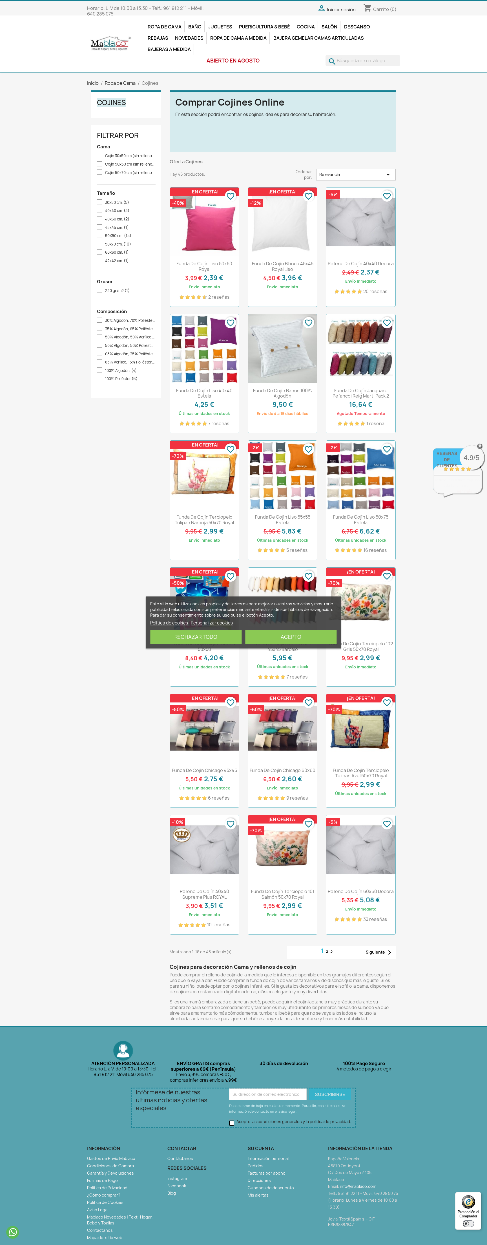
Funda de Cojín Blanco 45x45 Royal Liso (282, 266)
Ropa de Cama (164, 27)
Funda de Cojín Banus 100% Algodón (282, 393)
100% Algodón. (121, 370)
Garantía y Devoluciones (110, 1173)
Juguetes (220, 27)
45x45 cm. (117, 227)
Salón (329, 27)
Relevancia (356, 174)
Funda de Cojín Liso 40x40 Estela (204, 393)
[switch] (468, 1223)
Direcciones (259, 1180)
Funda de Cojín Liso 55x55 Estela (282, 520)
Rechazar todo (195, 637)
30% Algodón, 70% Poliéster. (130, 320)
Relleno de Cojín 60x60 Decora (361, 891)
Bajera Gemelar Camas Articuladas (318, 38)
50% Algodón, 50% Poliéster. (130, 345)
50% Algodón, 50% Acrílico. (130, 337)
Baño (195, 27)
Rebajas (158, 38)
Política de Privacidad (107, 1187)
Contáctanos (100, 1230)
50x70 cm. (118, 244)
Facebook (176, 1185)
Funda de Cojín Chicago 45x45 (204, 770)
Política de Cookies (105, 1202)
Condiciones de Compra (110, 1165)
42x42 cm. (117, 260)
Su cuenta (261, 1148)
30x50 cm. (117, 202)
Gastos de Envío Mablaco (111, 1158)
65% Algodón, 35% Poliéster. (130, 354)
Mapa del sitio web (104, 1237)
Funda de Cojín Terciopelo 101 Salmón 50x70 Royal (282, 894)
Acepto (291, 637)
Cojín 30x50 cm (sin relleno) (130, 155)
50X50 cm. (118, 235)
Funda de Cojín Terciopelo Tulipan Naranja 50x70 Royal (204, 520)
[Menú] (478, 1195)
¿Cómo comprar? (103, 1195)
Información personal (268, 1158)
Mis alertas (258, 1195)
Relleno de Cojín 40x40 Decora (361, 263)
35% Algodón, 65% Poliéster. (130, 329)
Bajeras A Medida (169, 49)
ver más (464, 491)
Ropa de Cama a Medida (238, 38)
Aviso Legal (97, 1209)
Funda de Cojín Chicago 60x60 (282, 770)
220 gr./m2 (117, 290)
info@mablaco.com (358, 1186)
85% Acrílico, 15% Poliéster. (130, 362)
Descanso (357, 27)
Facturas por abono (266, 1173)
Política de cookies (169, 623)
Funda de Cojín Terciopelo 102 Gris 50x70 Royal (361, 646)
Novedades (189, 38)
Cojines (111, 102)
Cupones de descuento (271, 1187)
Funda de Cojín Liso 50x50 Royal (204, 266)
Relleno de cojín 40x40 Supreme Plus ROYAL (204, 894)
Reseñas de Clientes (447, 459)
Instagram (177, 1178)
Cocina (306, 27)
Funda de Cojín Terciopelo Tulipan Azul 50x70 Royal (361, 773)
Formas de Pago (102, 1180)
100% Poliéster (121, 378)
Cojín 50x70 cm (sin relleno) (130, 172)
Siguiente (380, 952)
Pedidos (256, 1165)
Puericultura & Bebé (264, 27)
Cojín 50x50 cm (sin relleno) (130, 164)
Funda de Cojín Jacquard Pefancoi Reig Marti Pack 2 (361, 393)
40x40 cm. (117, 210)
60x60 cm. (117, 252)
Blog (171, 1193)
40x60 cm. (117, 219)
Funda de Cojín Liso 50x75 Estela (360, 520)
